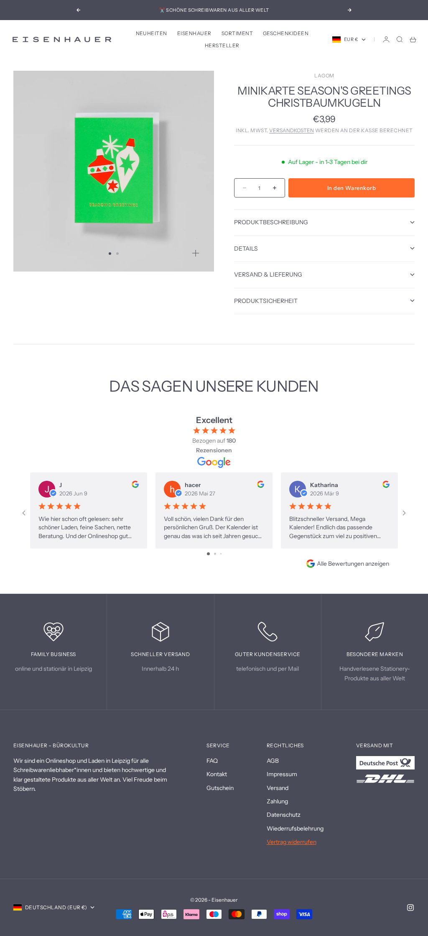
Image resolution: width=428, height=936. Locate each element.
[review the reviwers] (135, 484)
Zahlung (277, 801)
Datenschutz (284, 814)
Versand (277, 788)
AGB (273, 760)
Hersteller (222, 45)
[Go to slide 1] (208, 553)
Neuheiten (151, 33)
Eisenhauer (194, 33)
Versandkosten (291, 130)
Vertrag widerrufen (291, 842)
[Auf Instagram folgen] (410, 907)
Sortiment (237, 33)
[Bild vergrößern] (195, 253)
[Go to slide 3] (221, 553)
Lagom (324, 75)
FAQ (212, 760)
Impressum (282, 774)
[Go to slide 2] (215, 554)
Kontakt (216, 774)
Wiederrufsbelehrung (295, 828)
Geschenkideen (285, 33)
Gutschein (220, 788)
